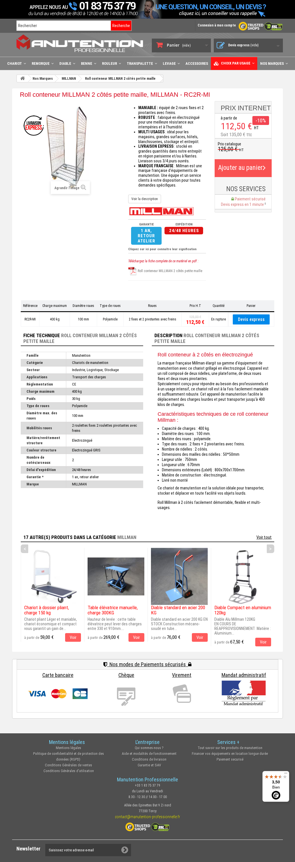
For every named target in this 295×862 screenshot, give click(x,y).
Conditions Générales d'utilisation (69, 771)
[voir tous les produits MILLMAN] (161, 211)
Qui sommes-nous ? (149, 748)
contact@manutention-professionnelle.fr (147, 816)
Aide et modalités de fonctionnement (149, 753)
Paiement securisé (230, 759)
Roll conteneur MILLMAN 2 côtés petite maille (169, 271)
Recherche (121, 25)
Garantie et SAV (149, 765)
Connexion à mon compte (217, 25)
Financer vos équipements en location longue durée (230, 753)
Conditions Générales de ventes (68, 765)
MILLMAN (126, 537)
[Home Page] (22, 78)
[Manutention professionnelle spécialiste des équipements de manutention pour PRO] (79, 43)
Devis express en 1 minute (243, 204)
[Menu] (285, 774)
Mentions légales (68, 748)
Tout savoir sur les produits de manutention (230, 748)
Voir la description (144, 199)
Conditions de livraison (149, 759)
